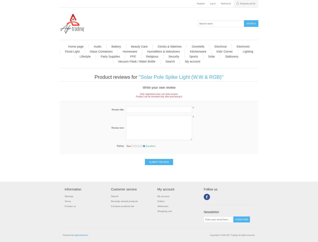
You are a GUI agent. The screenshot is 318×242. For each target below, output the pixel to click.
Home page (76, 46)
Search (170, 61)
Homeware (130, 51)
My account (192, 61)
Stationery (231, 56)
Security (173, 56)
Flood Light (72, 51)
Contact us (70, 206)
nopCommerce (81, 235)
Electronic (243, 46)
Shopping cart (164, 211)
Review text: (117, 127)
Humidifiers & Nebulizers (163, 51)
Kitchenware (198, 51)
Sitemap (69, 196)
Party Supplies (110, 56)
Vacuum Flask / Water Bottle (136, 61)
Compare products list (122, 206)
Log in (213, 3)
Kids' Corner (224, 51)
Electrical (220, 46)
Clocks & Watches (170, 46)
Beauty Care (139, 46)
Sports (193, 56)
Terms (68, 201)
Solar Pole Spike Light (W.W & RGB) (181, 77)
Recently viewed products (124, 201)
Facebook (207, 197)
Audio (97, 46)
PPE (133, 56)
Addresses (162, 206)
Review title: (118, 109)
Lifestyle (85, 56)
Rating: (120, 146)
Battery (116, 46)
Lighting (248, 51)
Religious (152, 56)
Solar (211, 56)
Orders (161, 201)
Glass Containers (101, 51)
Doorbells (198, 46)
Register (201, 3)
